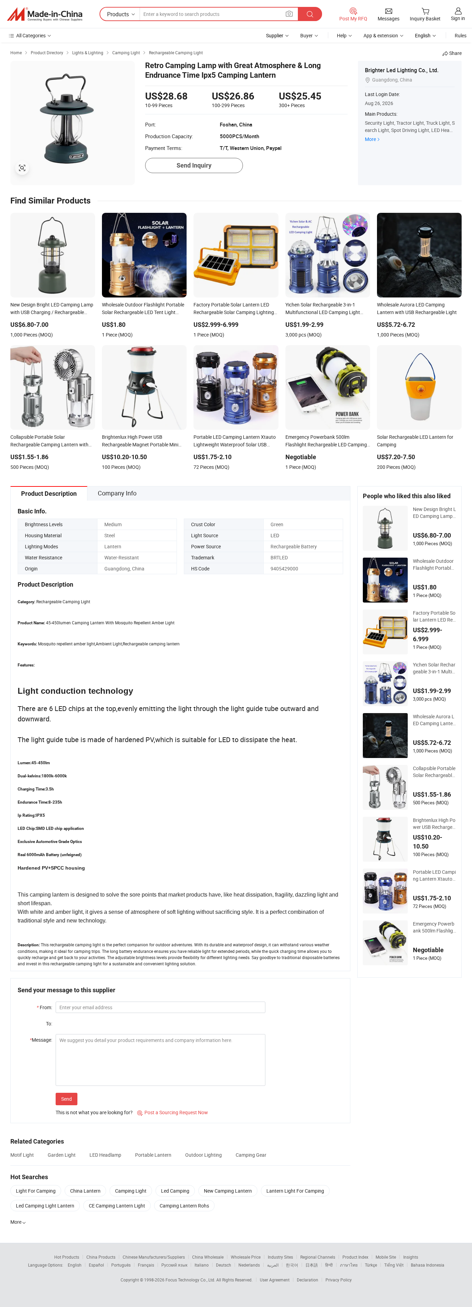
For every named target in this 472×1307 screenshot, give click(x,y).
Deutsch (223, 1265)
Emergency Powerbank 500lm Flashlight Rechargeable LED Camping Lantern (434, 927)
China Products (100, 1257)
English (75, 1265)
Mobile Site (386, 1257)
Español (96, 1265)
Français (146, 1265)
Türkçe (371, 1265)
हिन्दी (329, 1265)
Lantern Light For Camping (295, 1190)
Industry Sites (280, 1257)
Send (66, 1099)
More (370, 139)
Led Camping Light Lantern (45, 1205)
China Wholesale (208, 1257)
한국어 (292, 1265)
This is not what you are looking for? (94, 1112)
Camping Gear (251, 1155)
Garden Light (62, 1155)
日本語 (311, 1265)
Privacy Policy (338, 1279)
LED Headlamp (105, 1155)
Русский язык (174, 1265)
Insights (410, 1257)
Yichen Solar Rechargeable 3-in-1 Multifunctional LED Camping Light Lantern (434, 668)
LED (275, 535)
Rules (460, 35)
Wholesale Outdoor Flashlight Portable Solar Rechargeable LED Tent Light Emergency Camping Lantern (434, 564)
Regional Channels (317, 1257)
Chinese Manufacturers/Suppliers (154, 1257)
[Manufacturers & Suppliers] (44, 14)
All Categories (31, 35)
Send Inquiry (194, 165)
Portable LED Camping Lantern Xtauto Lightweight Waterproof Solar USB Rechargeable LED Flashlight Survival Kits (434, 875)
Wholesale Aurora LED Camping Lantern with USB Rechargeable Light (434, 720)
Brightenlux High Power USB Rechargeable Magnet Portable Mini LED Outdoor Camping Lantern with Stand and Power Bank (434, 824)
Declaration (307, 1279)
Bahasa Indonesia (427, 1265)
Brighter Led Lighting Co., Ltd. (401, 70)
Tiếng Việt (394, 1265)
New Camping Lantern (228, 1190)
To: (49, 1023)
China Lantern (85, 1190)
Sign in (458, 18)
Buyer (306, 35)
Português (121, 1265)
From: (44, 1007)
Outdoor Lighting (203, 1155)
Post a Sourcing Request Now (172, 1112)
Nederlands (249, 1265)
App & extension (381, 35)
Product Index (355, 1257)
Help (342, 35)
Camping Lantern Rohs (184, 1205)
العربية (273, 1265)
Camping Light (131, 1190)
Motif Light (22, 1155)
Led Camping (175, 1190)
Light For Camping (36, 1190)
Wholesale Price (246, 1257)
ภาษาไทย (349, 1265)
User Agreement (275, 1279)
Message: (41, 1039)
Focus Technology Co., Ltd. (191, 1279)
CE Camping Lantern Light (117, 1205)
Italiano (202, 1265)
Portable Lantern (153, 1155)
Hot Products (66, 1257)
